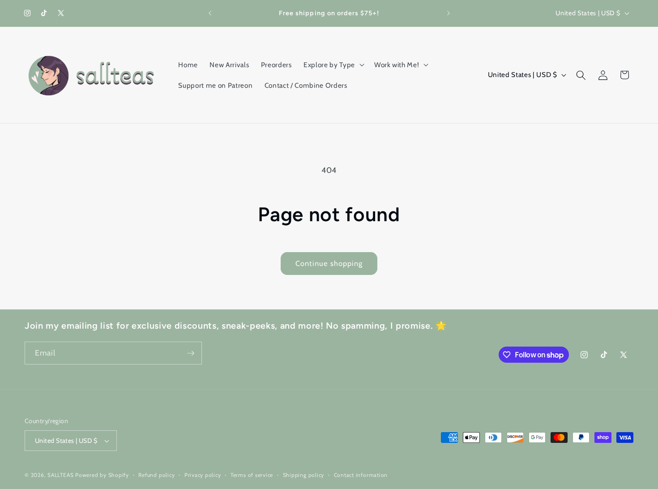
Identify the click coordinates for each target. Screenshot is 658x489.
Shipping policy (304, 475)
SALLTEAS (60, 475)
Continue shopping (329, 263)
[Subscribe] (190, 353)
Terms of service (252, 475)
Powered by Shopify (102, 475)
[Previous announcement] (210, 13)
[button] (333, 65)
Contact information (361, 475)
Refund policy (156, 475)
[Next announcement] (448, 13)
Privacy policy (202, 475)
